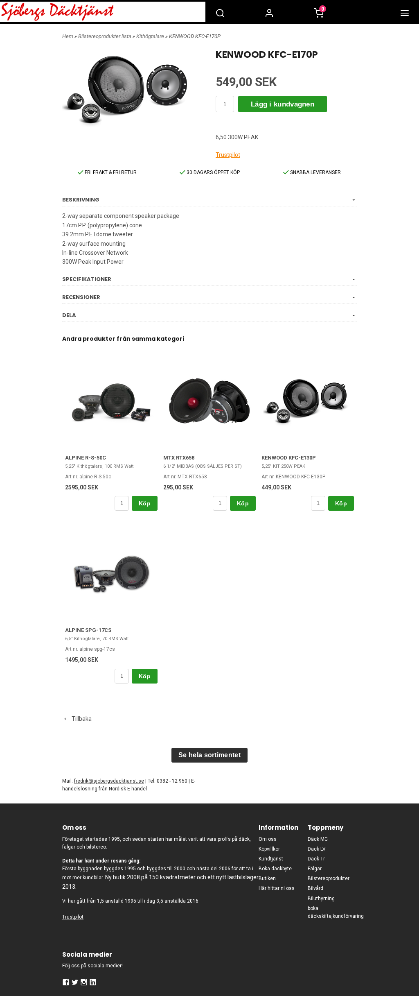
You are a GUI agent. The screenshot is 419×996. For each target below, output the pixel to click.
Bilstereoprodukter (328, 878)
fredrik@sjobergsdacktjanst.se (109, 781)
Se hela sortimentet (209, 755)
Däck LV (317, 849)
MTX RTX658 (178, 458)
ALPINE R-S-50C (85, 458)
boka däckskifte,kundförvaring (332, 912)
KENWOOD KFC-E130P (288, 458)
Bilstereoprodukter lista (105, 36)
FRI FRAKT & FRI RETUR (110, 172)
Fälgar (315, 869)
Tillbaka (80, 718)
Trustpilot (228, 155)
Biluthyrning (321, 898)
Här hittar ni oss (277, 888)
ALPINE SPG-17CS (88, 630)
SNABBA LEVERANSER (315, 172)
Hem (67, 36)
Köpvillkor (269, 849)
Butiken (267, 878)
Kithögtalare (150, 36)
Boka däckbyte (275, 869)
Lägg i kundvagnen (282, 104)
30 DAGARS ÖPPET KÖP (212, 172)
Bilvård (315, 888)
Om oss (268, 839)
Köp (145, 503)
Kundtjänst (271, 859)
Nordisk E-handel (128, 789)
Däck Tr (316, 859)
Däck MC (318, 839)
